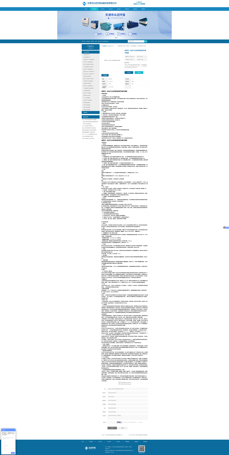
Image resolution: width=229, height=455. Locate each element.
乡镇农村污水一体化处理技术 (88, 59)
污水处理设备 (133, 45)
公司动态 (119, 9)
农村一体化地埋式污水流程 (88, 64)
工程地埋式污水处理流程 (88, 81)
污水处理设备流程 (86, 90)
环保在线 (110, 450)
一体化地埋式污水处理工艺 (88, 66)
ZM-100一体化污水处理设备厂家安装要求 (139, 434)
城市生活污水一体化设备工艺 (88, 73)
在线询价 (129, 72)
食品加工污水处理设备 (87, 100)
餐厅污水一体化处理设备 (88, 69)
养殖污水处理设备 (86, 109)
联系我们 (143, 9)
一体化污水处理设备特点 (86, 123)
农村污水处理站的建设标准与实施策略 (89, 119)
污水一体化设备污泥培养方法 (87, 125)
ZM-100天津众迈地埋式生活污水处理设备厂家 (113, 434)
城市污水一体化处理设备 (88, 85)
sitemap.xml (112, 452)
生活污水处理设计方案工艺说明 (88, 138)
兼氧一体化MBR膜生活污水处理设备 (89, 127)
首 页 (86, 9)
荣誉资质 (127, 9)
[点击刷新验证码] (119, 422)
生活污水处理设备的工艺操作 (87, 136)
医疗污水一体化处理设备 (88, 61)
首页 (124, 45)
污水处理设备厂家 (86, 57)
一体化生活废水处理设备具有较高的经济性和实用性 (90, 121)
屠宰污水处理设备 (86, 107)
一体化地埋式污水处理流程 (88, 88)
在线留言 (135, 9)
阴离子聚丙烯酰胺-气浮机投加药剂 (88, 132)
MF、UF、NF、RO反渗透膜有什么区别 (89, 134)
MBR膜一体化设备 (86, 95)
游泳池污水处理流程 (87, 76)
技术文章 (111, 9)
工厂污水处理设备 (86, 97)
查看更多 (85, 112)
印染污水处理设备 (86, 102)
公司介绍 (102, 9)
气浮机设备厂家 (86, 54)
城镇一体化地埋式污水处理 (88, 78)
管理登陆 (107, 452)
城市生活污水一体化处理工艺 (88, 71)
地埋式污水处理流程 (87, 83)
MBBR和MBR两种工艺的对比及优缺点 (89, 130)
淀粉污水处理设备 (86, 104)
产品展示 (94, 9)
